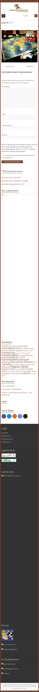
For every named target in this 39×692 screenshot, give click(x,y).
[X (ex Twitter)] (25, 416)
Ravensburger (8, 369)
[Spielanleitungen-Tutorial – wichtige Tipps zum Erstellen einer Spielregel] (10, 669)
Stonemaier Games (29, 371)
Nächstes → (31, 66)
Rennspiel (17, 369)
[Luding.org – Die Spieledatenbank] (6, 673)
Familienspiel (10, 355)
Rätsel (23, 369)
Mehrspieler (28, 364)
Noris (33, 364)
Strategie (5, 373)
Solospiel (9, 371)
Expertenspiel (26, 353)
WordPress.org (6, 442)
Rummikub (11, 386)
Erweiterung (8, 352)
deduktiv (11, 350)
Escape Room (18, 353)
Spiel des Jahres (18, 371)
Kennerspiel (22, 359)
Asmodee (7, 348)
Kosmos (28, 362)
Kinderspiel (7, 362)
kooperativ (17, 361)
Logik (13, 364)
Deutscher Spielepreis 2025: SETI (13, 184)
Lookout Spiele (19, 364)
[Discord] (20, 416)
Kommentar (6, 87)
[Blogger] (14, 416)
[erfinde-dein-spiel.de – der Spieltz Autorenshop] (8, 664)
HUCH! (22, 357)
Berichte (16, 348)
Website (4, 135)
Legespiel (6, 364)
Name (4, 114)
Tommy (4, 393)
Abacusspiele (13, 346)
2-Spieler (5, 346)
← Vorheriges (9, 66)
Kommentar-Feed (7, 439)
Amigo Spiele (23, 346)
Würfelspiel (33, 373)
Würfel (26, 373)
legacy (35, 362)
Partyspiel (6, 367)
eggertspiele (20, 350)
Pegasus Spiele (19, 366)
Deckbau (5, 350)
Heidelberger (13, 357)
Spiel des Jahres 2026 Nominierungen (15, 181)
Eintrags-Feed (6, 436)
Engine (31, 350)
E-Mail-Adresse (7, 125)
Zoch (3, 376)
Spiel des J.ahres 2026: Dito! (11, 177)
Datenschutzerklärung (21, 155)
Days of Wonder (29, 348)
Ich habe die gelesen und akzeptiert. (18, 156)
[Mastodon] (9, 416)
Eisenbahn (26, 350)
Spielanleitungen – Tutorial (19, 688)
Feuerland (22, 355)
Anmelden (5, 433)
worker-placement (16, 374)
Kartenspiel (9, 359)
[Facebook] (4, 416)
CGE (22, 348)
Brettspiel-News (15, 171)
